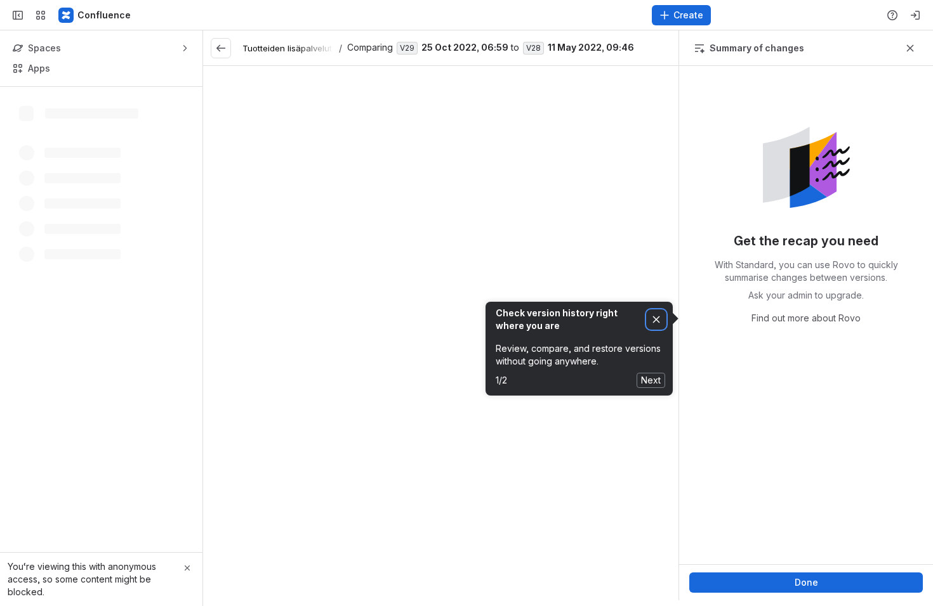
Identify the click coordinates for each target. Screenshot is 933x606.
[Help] (892, 15)
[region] (440, 333)
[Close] (187, 568)
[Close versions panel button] (910, 48)
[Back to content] (221, 48)
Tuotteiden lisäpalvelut (287, 48)
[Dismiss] (656, 320)
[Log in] (915, 15)
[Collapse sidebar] (18, 15)
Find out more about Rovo (806, 318)
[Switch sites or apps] (40, 15)
